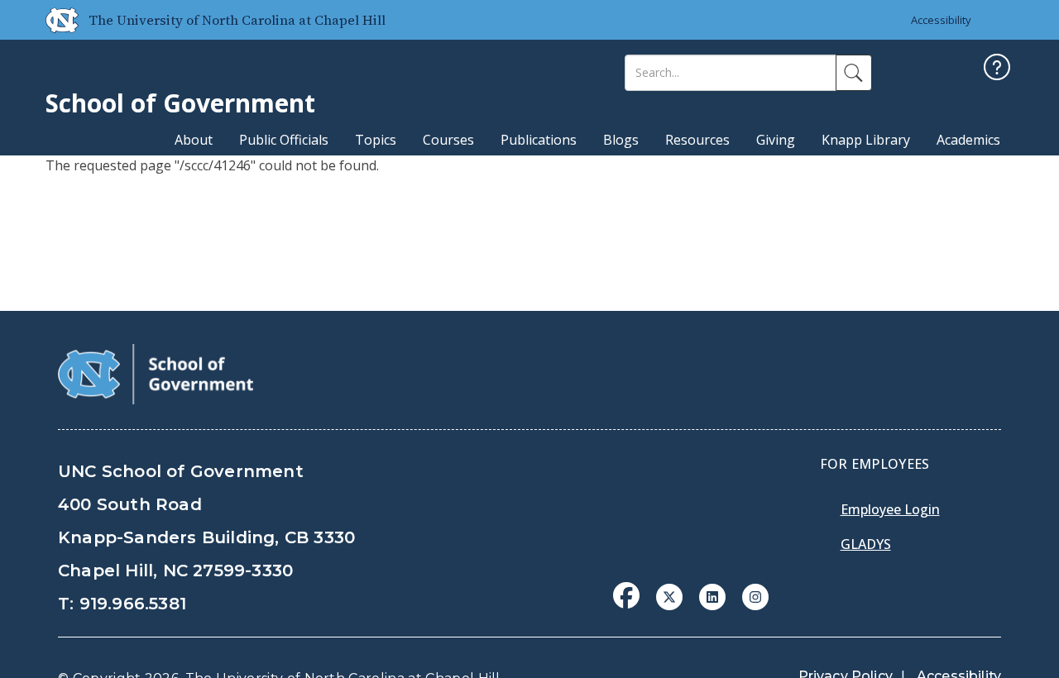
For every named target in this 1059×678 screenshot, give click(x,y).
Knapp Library (866, 140)
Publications (539, 140)
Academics (968, 140)
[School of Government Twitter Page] (669, 595)
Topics (375, 140)
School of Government (180, 103)
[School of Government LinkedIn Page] (712, 595)
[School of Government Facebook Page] (626, 595)
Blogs (621, 140)
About (194, 140)
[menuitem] (631, 607)
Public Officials (283, 140)
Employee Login (890, 509)
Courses (448, 140)
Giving (775, 140)
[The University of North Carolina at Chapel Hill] (55, 20)
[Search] (854, 73)
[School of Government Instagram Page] (755, 595)
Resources (697, 140)
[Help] (996, 69)
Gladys (866, 544)
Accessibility (941, 19)
